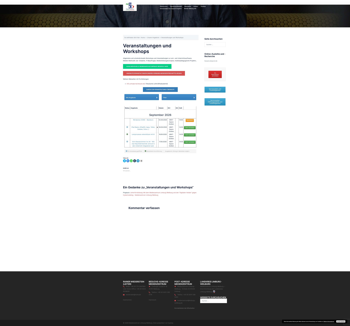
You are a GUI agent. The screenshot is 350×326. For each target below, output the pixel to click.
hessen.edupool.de (210, 61)
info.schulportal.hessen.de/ (136, 84)
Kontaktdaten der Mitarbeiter (184, 308)
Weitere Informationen (328, 321)
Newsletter (187, 6)
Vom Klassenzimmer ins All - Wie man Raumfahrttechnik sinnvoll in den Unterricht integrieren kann (143, 144)
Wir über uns (164, 4)
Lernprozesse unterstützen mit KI (143, 134)
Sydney (170, 323)
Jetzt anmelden (189, 127)
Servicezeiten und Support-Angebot (171, 8)
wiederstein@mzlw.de (133, 295)
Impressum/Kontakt (176, 6)
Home (143, 37)
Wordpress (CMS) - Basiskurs (143, 120)
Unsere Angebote (175, 4)
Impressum (152, 300)
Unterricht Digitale (219, 4)
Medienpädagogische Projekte (202, 4)
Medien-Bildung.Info (190, 8)
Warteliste (190, 120)
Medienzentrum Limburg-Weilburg (211, 286)
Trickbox (203, 6)
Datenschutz (164, 6)
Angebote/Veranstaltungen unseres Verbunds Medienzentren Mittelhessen (154, 73)
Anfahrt (196, 6)
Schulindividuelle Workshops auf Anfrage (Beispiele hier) (147, 66)
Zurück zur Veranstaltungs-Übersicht (160, 89)
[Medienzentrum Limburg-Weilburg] (130, 6)
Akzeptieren (341, 321)
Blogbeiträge (187, 4)
